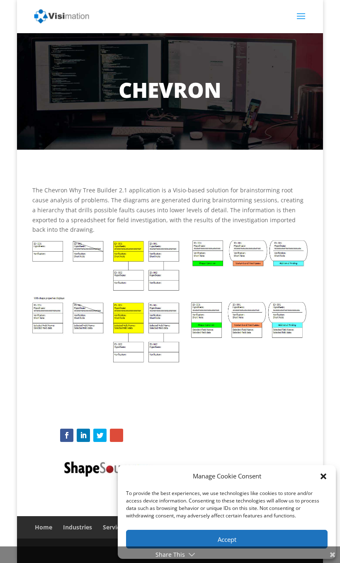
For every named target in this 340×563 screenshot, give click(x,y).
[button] (323, 476)
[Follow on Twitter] (100, 435)
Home (43, 527)
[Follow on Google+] (116, 435)
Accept (227, 539)
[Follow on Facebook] (66, 435)
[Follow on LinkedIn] (83, 435)
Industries (77, 527)
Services (114, 527)
